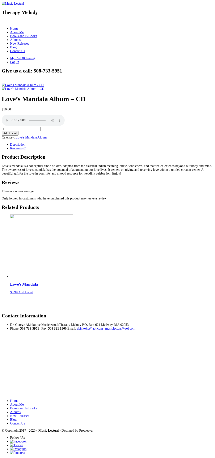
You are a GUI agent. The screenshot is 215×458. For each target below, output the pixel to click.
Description (17, 144)
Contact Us (17, 51)
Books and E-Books (23, 36)
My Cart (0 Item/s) (22, 58)
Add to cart (10, 133)
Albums (15, 39)
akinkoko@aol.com (90, 328)
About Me (17, 32)
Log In (14, 62)
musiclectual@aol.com (120, 328)
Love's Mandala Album (31, 137)
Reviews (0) (18, 148)
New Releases (19, 43)
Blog (13, 47)
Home (14, 28)
